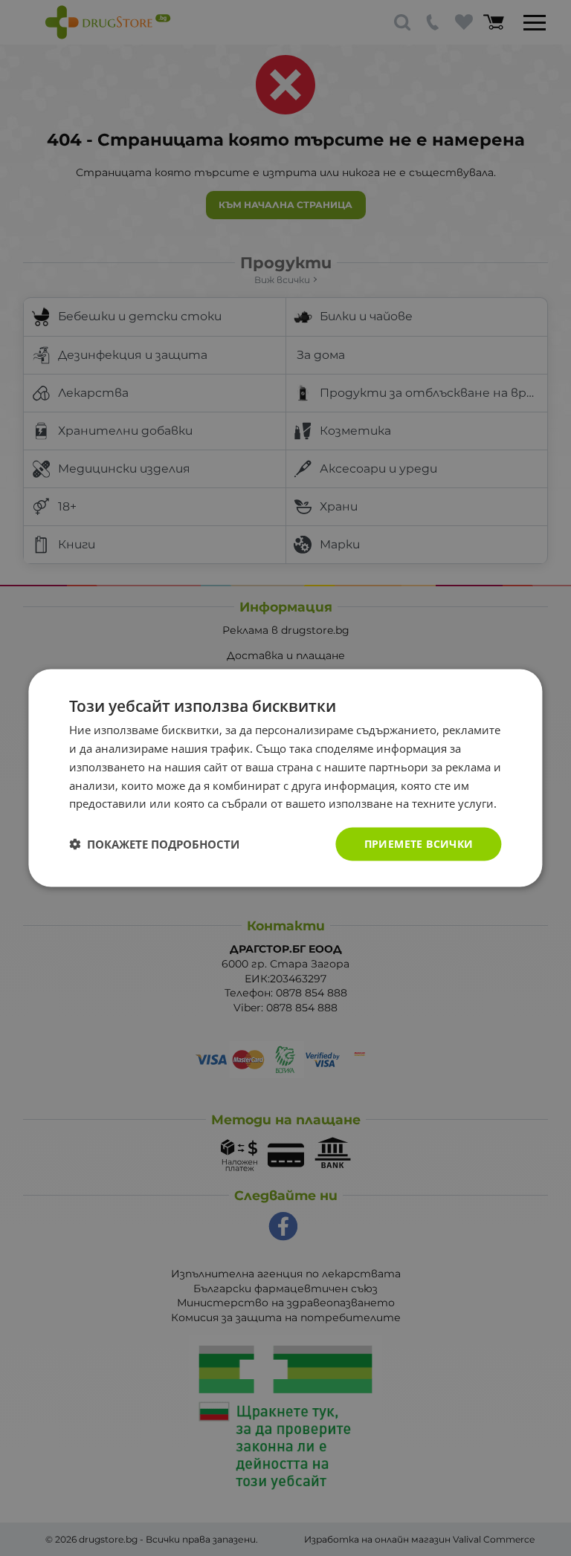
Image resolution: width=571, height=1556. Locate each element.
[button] (154, 844)
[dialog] (285, 778)
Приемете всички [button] (419, 844)
